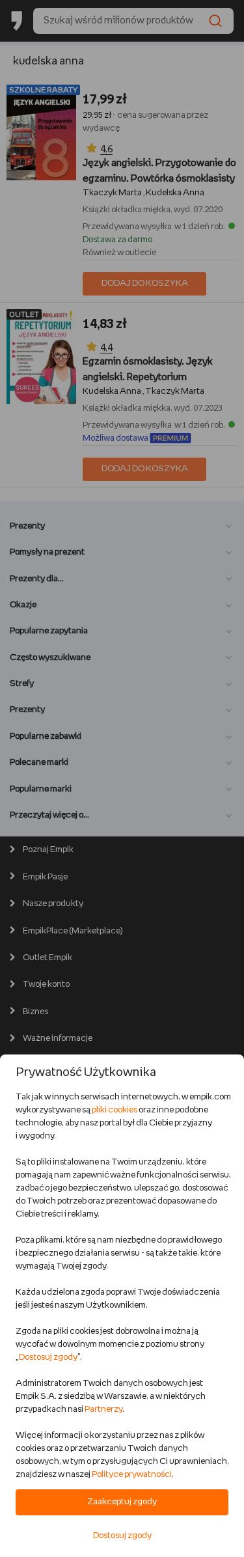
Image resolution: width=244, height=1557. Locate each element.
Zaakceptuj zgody (122, 1502)
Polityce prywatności (132, 1474)
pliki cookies (114, 1110)
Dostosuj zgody (48, 1357)
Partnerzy (103, 1409)
